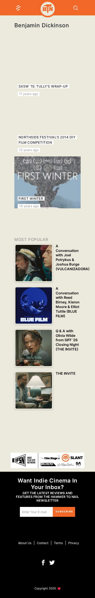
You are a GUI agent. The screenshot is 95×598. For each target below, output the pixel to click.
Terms (58, 543)
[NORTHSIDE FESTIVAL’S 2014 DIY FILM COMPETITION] (47, 126)
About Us (24, 543)
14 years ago (29, 206)
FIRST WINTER (31, 198)
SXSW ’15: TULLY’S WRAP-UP (43, 86)
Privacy (73, 543)
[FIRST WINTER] (47, 182)
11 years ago (28, 94)
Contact (42, 543)
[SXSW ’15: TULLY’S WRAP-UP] (47, 70)
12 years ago (29, 150)
